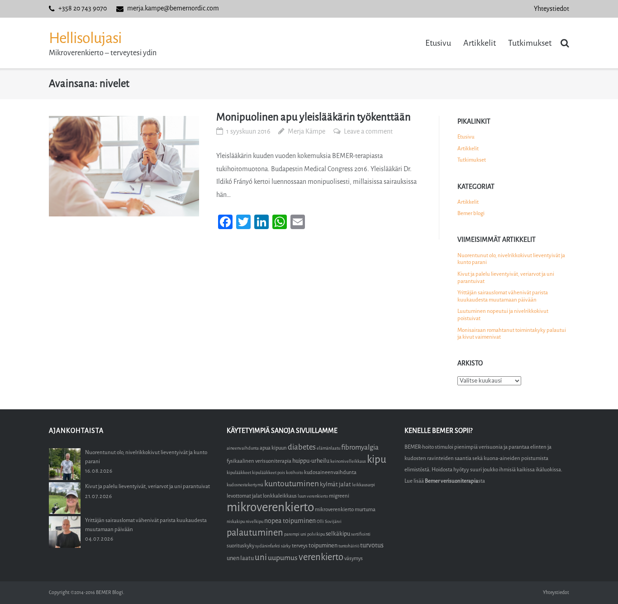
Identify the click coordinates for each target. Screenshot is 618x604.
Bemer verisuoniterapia (451, 480)
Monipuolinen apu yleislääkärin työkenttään (313, 117)
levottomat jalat (244, 496)
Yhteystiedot (551, 9)
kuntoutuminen (291, 483)
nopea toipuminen (290, 521)
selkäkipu (338, 533)
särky (286, 546)
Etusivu (438, 43)
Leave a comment (368, 131)
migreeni (339, 496)
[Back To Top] (596, 582)
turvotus (372, 545)
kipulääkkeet (239, 472)
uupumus (283, 557)
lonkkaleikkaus (280, 496)
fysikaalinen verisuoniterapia (259, 461)
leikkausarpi (363, 485)
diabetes (302, 447)
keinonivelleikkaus (348, 461)
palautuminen (255, 533)
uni (261, 557)
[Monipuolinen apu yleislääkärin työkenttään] (124, 166)
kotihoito (294, 472)
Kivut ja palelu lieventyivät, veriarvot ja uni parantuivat (505, 277)
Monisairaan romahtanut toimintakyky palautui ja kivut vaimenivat (511, 333)
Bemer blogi (471, 213)
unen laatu (240, 558)
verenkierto (321, 557)
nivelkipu (254, 521)
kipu (376, 459)
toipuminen (323, 545)
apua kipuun (273, 448)
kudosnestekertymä (245, 485)
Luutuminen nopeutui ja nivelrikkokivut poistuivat (502, 314)
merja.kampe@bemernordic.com (173, 8)
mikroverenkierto (270, 507)
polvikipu (316, 534)
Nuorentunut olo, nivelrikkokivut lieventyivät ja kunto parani (511, 259)
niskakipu (236, 521)
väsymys (353, 558)
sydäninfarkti (267, 546)
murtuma (365, 509)
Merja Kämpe (306, 131)
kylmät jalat (335, 484)
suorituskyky (240, 545)
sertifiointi (361, 534)
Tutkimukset (529, 43)
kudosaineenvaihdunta (330, 472)
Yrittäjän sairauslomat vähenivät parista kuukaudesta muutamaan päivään (502, 296)
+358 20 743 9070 (82, 8)
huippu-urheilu (310, 461)
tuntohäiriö (348, 546)
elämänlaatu (328, 448)
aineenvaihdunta (243, 448)
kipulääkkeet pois (268, 472)
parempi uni (295, 534)
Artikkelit (479, 43)
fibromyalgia (360, 447)
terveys (300, 545)
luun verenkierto (313, 496)
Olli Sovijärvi (329, 521)
